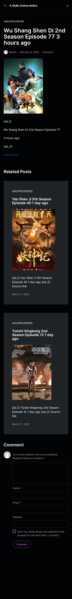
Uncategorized (14, 21)
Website (17, 517)
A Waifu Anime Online (23, 5)
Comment (47, 52)
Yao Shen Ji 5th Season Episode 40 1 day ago (31, 201)
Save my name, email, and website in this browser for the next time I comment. (40, 533)
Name (17, 488)
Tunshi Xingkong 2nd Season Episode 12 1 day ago (32, 335)
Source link (11, 155)
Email (17, 502)
